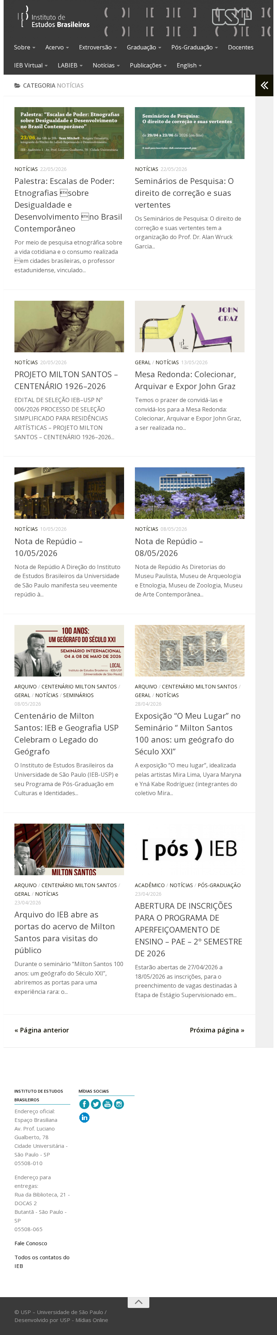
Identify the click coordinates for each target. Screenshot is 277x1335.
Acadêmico (150, 885)
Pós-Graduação (192, 47)
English (187, 65)
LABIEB (68, 65)
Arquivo (25, 686)
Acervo (54, 47)
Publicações (146, 65)
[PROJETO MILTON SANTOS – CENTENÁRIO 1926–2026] (69, 327)
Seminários (78, 695)
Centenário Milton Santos (79, 686)
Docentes (241, 47)
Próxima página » (217, 1030)
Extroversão (95, 47)
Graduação (141, 47)
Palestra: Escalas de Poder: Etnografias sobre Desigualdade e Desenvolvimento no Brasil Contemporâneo (68, 204)
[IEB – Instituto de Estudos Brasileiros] (53, 19)
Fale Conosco (30, 1243)
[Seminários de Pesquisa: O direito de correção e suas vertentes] (190, 133)
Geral (143, 362)
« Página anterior (41, 1030)
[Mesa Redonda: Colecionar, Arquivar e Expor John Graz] (190, 326)
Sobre (22, 47)
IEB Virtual (28, 65)
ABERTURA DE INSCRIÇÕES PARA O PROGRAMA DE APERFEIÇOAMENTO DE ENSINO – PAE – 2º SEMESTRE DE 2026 (188, 929)
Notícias (104, 65)
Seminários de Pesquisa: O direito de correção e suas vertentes (184, 192)
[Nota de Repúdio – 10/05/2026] (69, 493)
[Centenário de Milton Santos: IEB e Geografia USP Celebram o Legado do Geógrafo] (69, 651)
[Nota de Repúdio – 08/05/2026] (190, 493)
